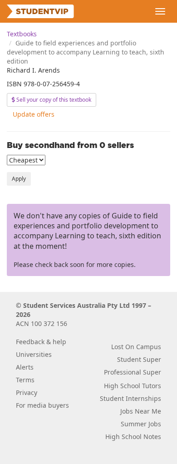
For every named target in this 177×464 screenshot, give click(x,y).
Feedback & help (41, 341)
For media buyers (42, 405)
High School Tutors (132, 385)
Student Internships (130, 398)
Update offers (33, 114)
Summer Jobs (141, 424)
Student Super (139, 359)
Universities (34, 354)
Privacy (26, 392)
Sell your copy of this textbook (53, 100)
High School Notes (133, 436)
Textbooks (22, 34)
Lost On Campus (136, 346)
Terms (25, 379)
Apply (19, 179)
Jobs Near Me (140, 411)
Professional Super (132, 372)
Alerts (25, 367)
